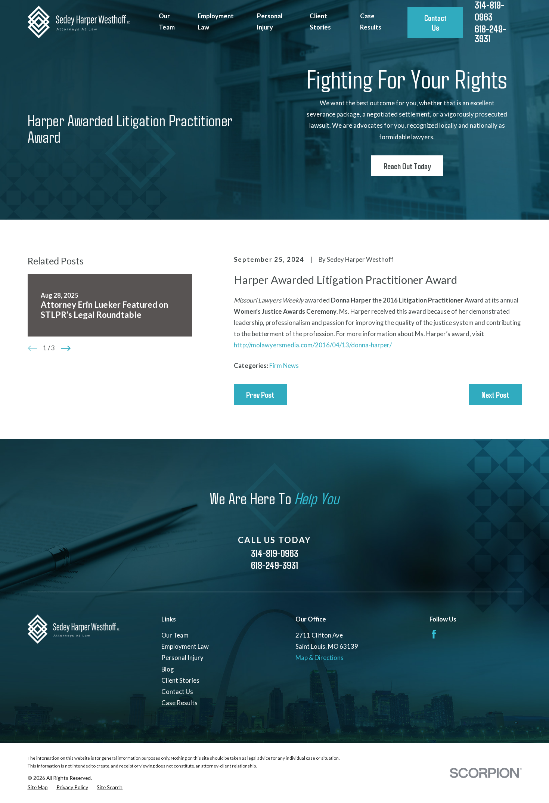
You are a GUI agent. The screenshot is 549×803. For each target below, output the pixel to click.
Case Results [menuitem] (370, 21)
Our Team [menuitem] (167, 21)
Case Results (179, 703)
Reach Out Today (407, 166)
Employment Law (185, 646)
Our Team (175, 635)
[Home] (79, 22)
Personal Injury (182, 657)
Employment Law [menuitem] (216, 21)
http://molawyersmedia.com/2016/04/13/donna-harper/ (313, 345)
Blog (167, 669)
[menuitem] (38, 787)
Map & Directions (319, 657)
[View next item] (66, 348)
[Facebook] (433, 634)
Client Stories (180, 680)
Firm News (284, 365)
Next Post (495, 394)
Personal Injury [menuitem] (269, 21)
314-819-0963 (274, 553)
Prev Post (260, 394)
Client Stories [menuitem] (320, 21)
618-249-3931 (490, 33)
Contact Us (435, 22)
